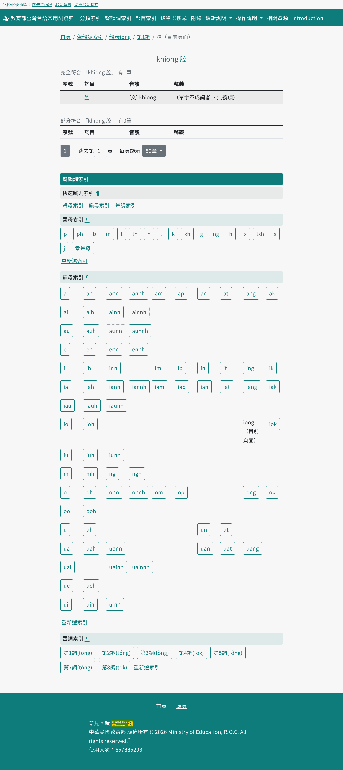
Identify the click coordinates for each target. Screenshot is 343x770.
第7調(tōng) (78, 667)
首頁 (65, 36)
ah (89, 293)
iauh (91, 405)
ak (272, 293)
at (225, 293)
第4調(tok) (191, 652)
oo (67, 511)
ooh (91, 511)
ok (272, 492)
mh (90, 473)
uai (67, 567)
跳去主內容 (42, 4)
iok (273, 424)
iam (159, 386)
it (225, 368)
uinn (115, 604)
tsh (260, 233)
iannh (139, 386)
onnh (138, 492)
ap (181, 293)
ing (250, 368)
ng (216, 233)
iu (66, 455)
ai (66, 312)
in (203, 368)
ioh (90, 424)
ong (251, 492)
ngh (137, 473)
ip (180, 368)
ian (204, 386)
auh (91, 330)
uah (91, 548)
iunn (115, 455)
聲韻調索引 (118, 18)
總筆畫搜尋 (173, 18)
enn (114, 349)
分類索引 (90, 18)
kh (187, 233)
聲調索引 (125, 205)
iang (251, 386)
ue (67, 585)
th (135, 233)
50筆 (152, 150)
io (66, 424)
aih (90, 312)
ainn (114, 312)
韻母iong (120, 36)
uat (227, 548)
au (67, 330)
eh (89, 349)
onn (114, 492)
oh (89, 492)
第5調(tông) (228, 652)
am (159, 293)
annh (138, 293)
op (181, 492)
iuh (90, 455)
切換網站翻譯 (86, 4)
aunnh (140, 330)
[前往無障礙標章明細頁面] (122, 723)
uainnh (141, 567)
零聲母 (83, 248)
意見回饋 (99, 723)
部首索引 (145, 18)
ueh (91, 585)
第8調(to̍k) (114, 667)
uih (90, 604)
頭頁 (181, 705)
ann (114, 293)
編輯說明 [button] (216, 18)
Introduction (307, 18)
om (159, 492)
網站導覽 (63, 4)
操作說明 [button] (247, 18)
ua (67, 548)
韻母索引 (99, 205)
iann (114, 386)
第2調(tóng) (116, 652)
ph (80, 233)
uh (89, 529)
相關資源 (277, 18)
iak (272, 386)
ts (244, 233)
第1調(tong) (78, 652)
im (158, 368)
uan (205, 548)
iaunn (116, 405)
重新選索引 (74, 260)
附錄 (196, 18)
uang (252, 548)
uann (115, 548)
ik (271, 368)
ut (226, 529)
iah (90, 386)
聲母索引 (72, 205)
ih (88, 368)
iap (182, 386)
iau (67, 405)
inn (113, 368)
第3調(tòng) (154, 652)
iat (226, 386)
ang (251, 293)
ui (66, 604)
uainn (116, 567)
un (204, 529)
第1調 (143, 36)
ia (66, 386)
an (204, 293)
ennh (138, 349)
